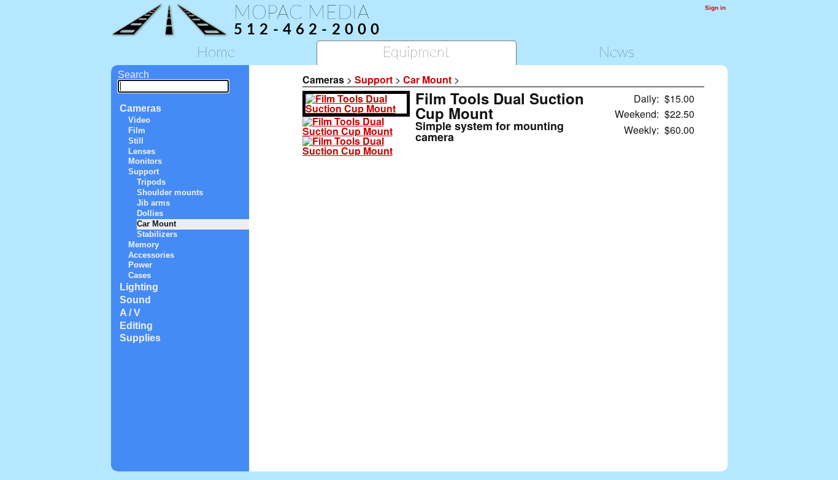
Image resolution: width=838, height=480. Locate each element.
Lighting (139, 287)
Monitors (145, 161)
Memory (143, 244)
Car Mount (156, 223)
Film (136, 130)
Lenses (141, 151)
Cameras (140, 108)
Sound (135, 300)
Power (140, 264)
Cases (139, 275)
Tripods (151, 182)
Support (143, 171)
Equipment (416, 52)
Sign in (715, 7)
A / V (130, 313)
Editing (136, 325)
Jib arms (153, 202)
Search (133, 74)
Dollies (150, 213)
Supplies (140, 338)
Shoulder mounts (170, 192)
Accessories (151, 255)
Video (139, 120)
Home (216, 52)
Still (136, 140)
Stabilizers (157, 234)
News (616, 52)
